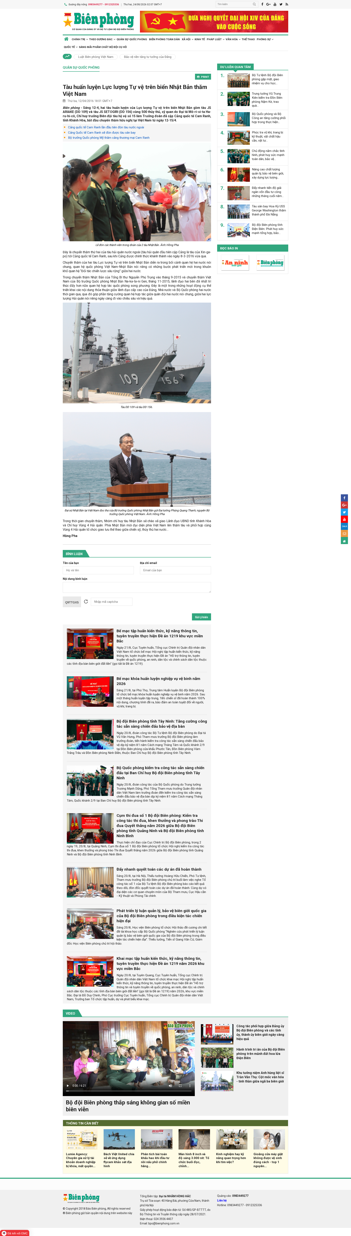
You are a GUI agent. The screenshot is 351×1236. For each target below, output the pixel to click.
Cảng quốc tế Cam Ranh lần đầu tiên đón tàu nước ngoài (106, 127)
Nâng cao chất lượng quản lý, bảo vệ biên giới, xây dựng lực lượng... (268, 173)
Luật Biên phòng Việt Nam (95, 57)
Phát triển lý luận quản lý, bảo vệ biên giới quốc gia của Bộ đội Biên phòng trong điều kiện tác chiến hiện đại (161, 915)
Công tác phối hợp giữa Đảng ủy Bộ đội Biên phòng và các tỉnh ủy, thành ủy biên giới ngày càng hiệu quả (260, 1032)
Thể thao (248, 39)
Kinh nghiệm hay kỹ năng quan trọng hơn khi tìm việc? (231, 1158)
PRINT (205, 76)
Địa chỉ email (148, 563)
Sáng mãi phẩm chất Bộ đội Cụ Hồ (103, 47)
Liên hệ (222, 1200)
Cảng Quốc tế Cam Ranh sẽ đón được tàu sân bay (101, 132)
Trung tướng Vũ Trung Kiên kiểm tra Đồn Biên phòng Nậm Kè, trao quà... (267, 99)
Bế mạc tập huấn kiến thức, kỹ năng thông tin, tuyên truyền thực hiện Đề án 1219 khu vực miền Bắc (160, 636)
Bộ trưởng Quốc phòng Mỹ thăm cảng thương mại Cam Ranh (109, 138)
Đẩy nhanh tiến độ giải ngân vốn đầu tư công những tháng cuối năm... (268, 192)
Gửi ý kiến (201, 617)
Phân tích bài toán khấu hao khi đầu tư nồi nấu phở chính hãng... (155, 1160)
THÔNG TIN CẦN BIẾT (82, 1123)
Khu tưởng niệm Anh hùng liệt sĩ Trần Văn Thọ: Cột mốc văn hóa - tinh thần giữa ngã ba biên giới (260, 1077)
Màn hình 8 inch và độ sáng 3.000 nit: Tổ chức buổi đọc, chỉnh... (194, 1160)
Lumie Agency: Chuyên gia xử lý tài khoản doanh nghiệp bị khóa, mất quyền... (80, 1160)
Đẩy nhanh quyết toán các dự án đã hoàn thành (159, 869)
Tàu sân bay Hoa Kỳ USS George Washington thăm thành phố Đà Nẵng (269, 210)
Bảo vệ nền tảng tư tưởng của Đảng (147, 57)
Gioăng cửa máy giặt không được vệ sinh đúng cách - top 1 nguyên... (268, 1160)
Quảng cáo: (232, 1195)
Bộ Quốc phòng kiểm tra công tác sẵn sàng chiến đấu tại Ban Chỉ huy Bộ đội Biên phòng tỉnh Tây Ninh (160, 772)
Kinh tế (200, 39)
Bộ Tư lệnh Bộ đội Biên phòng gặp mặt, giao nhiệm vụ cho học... (267, 79)
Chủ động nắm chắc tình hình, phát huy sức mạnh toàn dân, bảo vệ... (268, 155)
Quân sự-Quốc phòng (132, 39)
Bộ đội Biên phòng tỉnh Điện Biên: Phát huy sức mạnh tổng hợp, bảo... (268, 229)
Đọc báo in (229, 248)
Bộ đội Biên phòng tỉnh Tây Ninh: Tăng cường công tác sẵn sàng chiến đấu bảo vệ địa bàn (162, 724)
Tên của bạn (71, 563)
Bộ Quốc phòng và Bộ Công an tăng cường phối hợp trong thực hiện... (269, 118)
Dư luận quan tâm (235, 67)
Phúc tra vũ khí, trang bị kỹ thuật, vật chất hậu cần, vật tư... (267, 136)
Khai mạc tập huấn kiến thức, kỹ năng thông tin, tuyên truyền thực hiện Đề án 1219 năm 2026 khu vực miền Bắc (160, 963)
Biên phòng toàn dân (164, 39)
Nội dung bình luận (75, 578)
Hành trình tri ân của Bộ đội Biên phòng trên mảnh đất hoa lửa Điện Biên (260, 1054)
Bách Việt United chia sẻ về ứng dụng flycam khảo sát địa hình (119, 1160)
